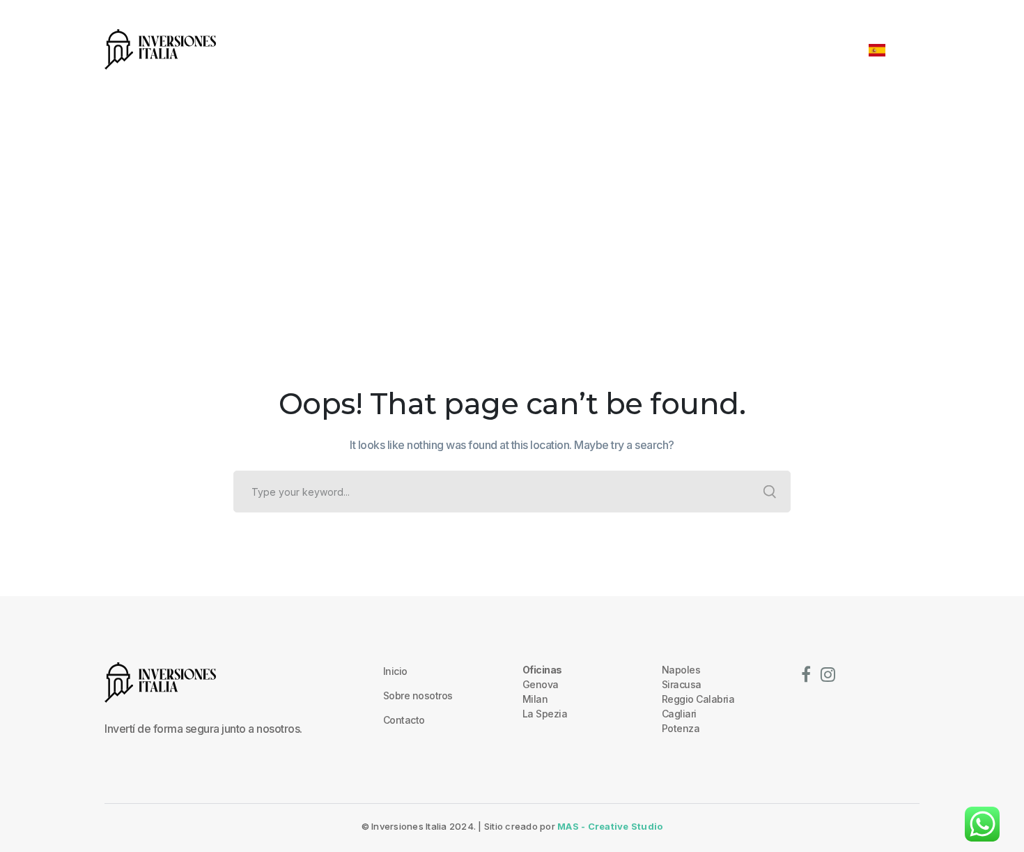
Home (480, 223)
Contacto (404, 720)
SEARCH (770, 492)
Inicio (395, 671)
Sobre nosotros (418, 695)
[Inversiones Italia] (160, 48)
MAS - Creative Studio (609, 826)
